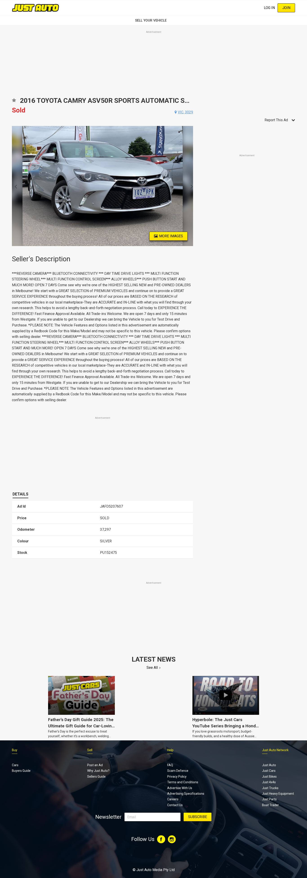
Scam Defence (177, 770)
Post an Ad (95, 765)
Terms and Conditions (182, 782)
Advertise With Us (179, 788)
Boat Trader (270, 805)
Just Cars (269, 770)
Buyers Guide (21, 770)
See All (152, 667)
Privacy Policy (177, 776)
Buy (14, 750)
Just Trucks (270, 788)
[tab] (20, 494)
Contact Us (175, 805)
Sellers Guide (96, 776)
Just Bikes (269, 776)
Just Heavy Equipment (278, 793)
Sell (89, 750)
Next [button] (190, 186)
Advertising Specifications (185, 793)
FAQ (170, 765)
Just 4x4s (269, 782)
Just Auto (269, 765)
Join (286, 8)
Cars (15, 765)
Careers (172, 799)
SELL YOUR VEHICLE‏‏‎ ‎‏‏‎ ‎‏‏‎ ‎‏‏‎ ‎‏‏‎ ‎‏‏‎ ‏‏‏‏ (153, 20)
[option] (102, 186)
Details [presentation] (20, 494)
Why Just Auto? (98, 770)
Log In (269, 8)
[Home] (35, 8)
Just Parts (269, 799)
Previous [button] (14, 186)
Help (170, 750)
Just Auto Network (275, 750)
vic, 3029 (185, 112)
